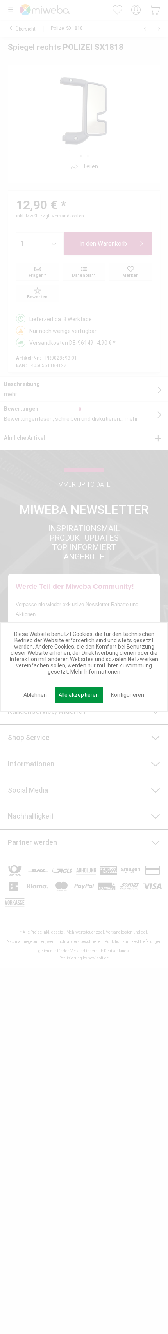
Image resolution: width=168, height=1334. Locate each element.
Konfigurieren (127, 695)
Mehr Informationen (95, 672)
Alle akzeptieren (79, 695)
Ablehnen (35, 695)
